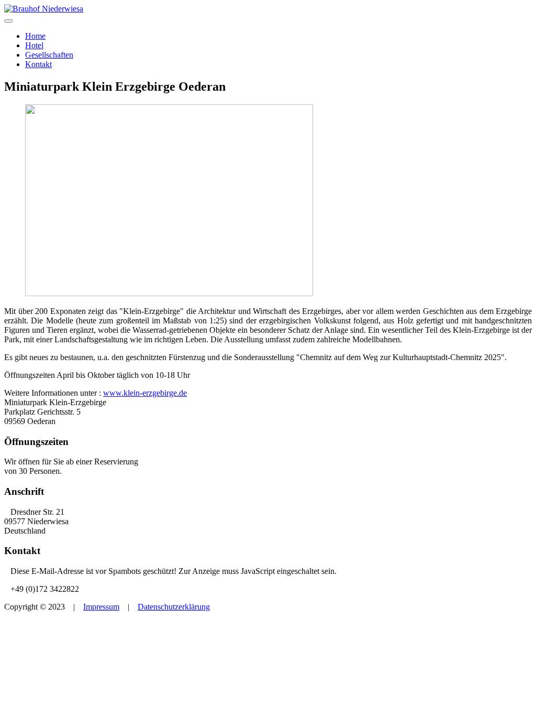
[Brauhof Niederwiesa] (43, 8)
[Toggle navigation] (8, 21)
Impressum (101, 606)
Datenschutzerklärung (174, 606)
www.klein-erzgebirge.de (145, 392)
